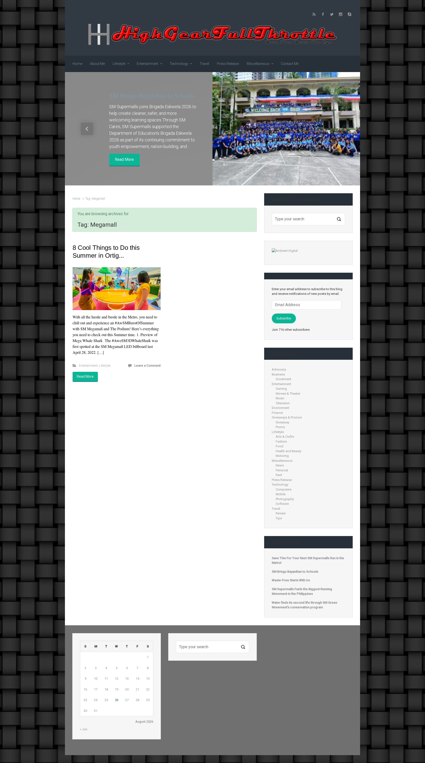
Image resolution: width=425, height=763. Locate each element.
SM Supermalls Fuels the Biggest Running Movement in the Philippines (302, 591)
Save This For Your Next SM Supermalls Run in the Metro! (308, 560)
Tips (279, 518)
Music (280, 398)
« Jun (83, 729)
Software (282, 504)
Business (278, 374)
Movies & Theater (288, 393)
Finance (277, 413)
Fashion (281, 441)
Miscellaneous (282, 461)
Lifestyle (104, 365)
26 (116, 700)
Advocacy (279, 369)
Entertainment (88, 365)
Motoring (282, 456)
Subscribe (283, 318)
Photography (285, 499)
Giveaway (282, 422)
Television (283, 403)
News (280, 465)
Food (279, 446)
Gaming (281, 388)
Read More (124, 159)
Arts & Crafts (285, 436)
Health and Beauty (288, 451)
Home (76, 198)
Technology (280, 484)
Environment (280, 408)
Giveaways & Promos (287, 417)
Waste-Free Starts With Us (291, 580)
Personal (282, 470)
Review (281, 513)
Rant (279, 475)
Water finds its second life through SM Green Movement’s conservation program (304, 605)
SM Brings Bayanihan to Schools (152, 95)
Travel (276, 508)
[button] (87, 128)
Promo (280, 427)
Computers (283, 489)
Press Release (282, 480)
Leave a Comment (147, 365)
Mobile (281, 494)
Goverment (283, 379)
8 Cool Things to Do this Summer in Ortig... (106, 251)
